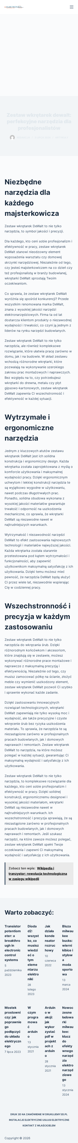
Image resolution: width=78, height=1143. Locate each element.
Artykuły (61, 137)
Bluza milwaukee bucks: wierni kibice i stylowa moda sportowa (67, 950)
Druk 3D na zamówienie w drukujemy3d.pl (39, 1114)
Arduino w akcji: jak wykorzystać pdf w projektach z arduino (50, 1032)
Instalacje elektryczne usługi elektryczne (39, 1119)
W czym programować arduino (33, 1022)
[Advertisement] (39, 55)
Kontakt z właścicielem (39, 1125)
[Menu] (71, 7)
